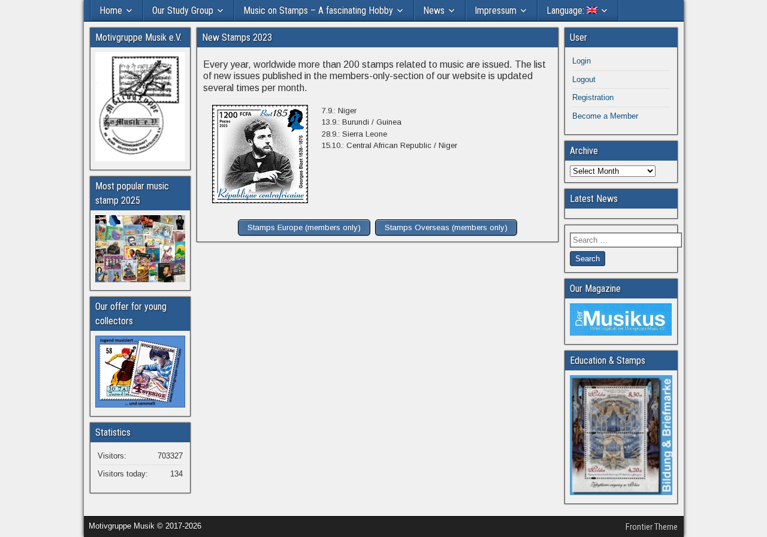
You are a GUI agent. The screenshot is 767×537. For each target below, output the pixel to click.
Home (110, 10)
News (434, 10)
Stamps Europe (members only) (304, 227)
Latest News (594, 198)
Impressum (496, 10)
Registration (593, 97)
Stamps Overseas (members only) (446, 227)
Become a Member (605, 115)
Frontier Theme (652, 526)
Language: (566, 10)
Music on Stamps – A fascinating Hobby (318, 10)
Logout (584, 79)
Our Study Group (182, 10)
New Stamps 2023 (237, 37)
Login (581, 60)
